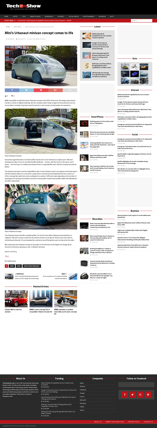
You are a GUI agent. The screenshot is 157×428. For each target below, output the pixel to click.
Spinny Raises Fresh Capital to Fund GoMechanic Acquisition (134, 216)
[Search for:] (141, 20)
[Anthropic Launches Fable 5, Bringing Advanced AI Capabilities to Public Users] (87, 66)
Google (82, 393)
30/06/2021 (11, 39)
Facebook (83, 390)
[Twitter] (132, 394)
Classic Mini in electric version (13, 310)
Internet (61, 16)
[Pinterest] (148, 394)
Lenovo (82, 396)
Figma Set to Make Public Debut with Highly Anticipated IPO (132, 231)
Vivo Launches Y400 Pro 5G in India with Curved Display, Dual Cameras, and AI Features (102, 168)
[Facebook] (125, 394)
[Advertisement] (114, 7)
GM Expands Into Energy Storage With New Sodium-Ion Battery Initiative (101, 75)
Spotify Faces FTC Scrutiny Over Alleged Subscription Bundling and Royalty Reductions (133, 238)
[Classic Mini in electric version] (16, 298)
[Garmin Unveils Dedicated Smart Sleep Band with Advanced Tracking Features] (84, 263)
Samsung (83, 403)
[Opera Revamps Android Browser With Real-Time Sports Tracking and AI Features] (87, 55)
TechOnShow (22, 39)
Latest (15, 16)
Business (102, 16)
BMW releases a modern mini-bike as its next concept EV (65, 311)
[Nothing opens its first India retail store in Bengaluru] (84, 123)
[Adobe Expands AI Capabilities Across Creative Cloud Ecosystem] (87, 36)
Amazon (82, 386)
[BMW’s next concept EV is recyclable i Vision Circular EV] (40, 298)
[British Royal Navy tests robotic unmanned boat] (144, 67)
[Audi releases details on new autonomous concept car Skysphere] (134, 81)
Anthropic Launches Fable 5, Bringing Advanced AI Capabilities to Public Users (102, 65)
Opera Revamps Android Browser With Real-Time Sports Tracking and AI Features (100, 56)
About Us (97, 422)
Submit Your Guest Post (115, 422)
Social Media (74, 16)
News (43, 39)
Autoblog (13, 251)
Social (135, 134)
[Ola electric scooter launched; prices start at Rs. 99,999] (125, 81)
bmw (11, 266)
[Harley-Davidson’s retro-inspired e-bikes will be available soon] (134, 67)
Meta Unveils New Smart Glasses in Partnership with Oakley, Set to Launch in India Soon (102, 238)
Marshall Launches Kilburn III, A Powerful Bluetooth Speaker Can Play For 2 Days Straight (101, 276)
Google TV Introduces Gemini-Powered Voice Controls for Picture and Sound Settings (100, 46)
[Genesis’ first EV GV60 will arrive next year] (125, 67)
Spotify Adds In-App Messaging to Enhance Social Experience (134, 155)
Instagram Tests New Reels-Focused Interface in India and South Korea (134, 147)
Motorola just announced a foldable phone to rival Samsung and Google (102, 133)
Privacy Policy (134, 422)
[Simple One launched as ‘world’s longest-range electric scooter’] (125, 74)
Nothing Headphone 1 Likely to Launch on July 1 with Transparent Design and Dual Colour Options (101, 250)
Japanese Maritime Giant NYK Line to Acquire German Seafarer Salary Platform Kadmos (132, 246)
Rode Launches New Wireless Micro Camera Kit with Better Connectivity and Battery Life (102, 225)
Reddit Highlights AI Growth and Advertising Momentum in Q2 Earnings (132, 162)
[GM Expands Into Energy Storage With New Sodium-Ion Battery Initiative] (87, 75)
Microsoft (83, 400)
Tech (24, 16)
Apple (82, 383)
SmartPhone (97, 116)
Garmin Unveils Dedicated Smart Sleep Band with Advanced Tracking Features (102, 263)
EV (40, 39)
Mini (18, 266)
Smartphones (35, 16)
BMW (37, 39)
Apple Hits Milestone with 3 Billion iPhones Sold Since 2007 (102, 156)
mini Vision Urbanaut (31, 266)
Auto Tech (32, 39)
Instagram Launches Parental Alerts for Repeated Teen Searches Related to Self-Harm (134, 125)
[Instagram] (140, 394)
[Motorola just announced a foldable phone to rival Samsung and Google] (84, 134)
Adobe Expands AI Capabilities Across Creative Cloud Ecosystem (102, 36)
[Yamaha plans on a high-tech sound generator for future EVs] (134, 74)
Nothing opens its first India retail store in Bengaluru (102, 122)
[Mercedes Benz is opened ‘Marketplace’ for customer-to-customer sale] (144, 81)
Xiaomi (82, 410)
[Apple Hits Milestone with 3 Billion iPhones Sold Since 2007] (84, 157)
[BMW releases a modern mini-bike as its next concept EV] (65, 298)
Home (6, 16)
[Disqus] (41, 344)
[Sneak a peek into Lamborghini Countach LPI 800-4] (144, 74)
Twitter (82, 407)
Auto (112, 16)
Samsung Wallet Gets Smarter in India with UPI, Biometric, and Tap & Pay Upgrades (102, 145)
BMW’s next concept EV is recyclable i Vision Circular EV (40, 310)
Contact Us (148, 422)
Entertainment (89, 16)
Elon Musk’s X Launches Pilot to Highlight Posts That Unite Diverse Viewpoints (133, 170)
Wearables (49, 16)
